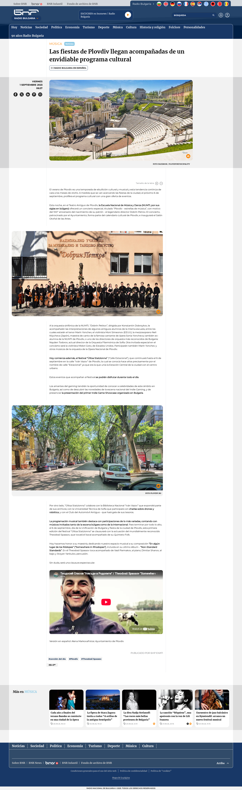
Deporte (114, 746)
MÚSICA (55, 44)
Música (131, 746)
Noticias (18, 746)
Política (56, 746)
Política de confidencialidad (133, 771)
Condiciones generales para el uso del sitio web (94, 771)
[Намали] (161, 183)
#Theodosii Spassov (91, 659)
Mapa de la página (121, 777)
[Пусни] (128, 15)
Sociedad (37, 746)
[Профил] (227, 15)
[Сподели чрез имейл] (40, 94)
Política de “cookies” (161, 771)
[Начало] (26, 12)
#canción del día (57, 659)
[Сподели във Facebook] (15, 94)
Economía (75, 746)
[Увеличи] (156, 183)
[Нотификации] (220, 15)
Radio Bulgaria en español (70, 68)
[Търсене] (213, 15)
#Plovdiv (73, 659)
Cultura (147, 746)
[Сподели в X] (21, 94)
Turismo (95, 746)
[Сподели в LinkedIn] (28, 94)
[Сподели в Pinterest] (34, 94)
